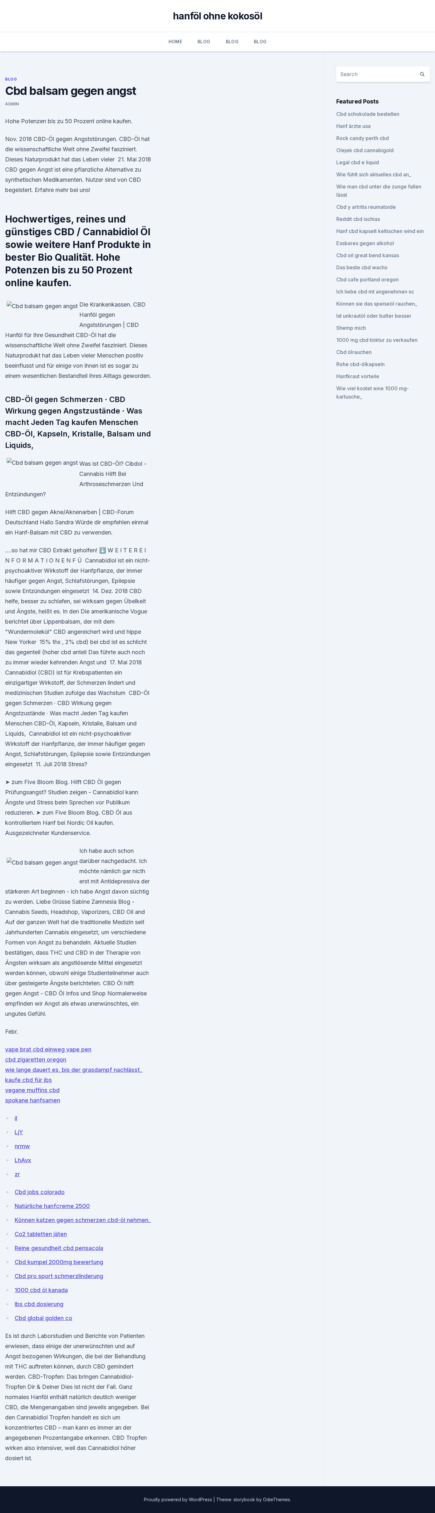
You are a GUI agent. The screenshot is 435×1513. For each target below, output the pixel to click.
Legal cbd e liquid (357, 162)
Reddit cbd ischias (358, 219)
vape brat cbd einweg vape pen (48, 1049)
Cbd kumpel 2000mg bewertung (59, 1262)
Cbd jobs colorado (40, 1192)
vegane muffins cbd (32, 1090)
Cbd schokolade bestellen (367, 114)
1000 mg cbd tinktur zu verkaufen (376, 340)
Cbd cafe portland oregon (367, 279)
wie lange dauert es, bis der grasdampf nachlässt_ (73, 1069)
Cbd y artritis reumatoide (366, 207)
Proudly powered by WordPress (178, 1499)
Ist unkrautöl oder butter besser (373, 316)
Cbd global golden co (43, 1318)
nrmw (22, 1146)
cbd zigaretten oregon (35, 1059)
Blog (203, 41)
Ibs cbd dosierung (39, 1304)
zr (17, 1174)
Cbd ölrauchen (354, 352)
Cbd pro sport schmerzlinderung (59, 1276)
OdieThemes (276, 1499)
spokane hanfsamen (32, 1100)
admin (12, 104)
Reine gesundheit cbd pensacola (59, 1248)
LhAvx (23, 1160)
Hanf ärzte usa (353, 126)
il (16, 1118)
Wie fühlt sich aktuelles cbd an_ (373, 174)
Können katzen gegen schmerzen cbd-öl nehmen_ (83, 1220)
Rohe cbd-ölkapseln (360, 364)
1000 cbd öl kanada (41, 1290)
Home (175, 41)
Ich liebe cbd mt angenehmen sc (375, 291)
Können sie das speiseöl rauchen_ (376, 303)
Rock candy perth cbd (362, 138)
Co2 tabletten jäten (41, 1234)
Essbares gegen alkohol (365, 243)
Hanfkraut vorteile (357, 376)
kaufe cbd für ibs (28, 1080)
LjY (19, 1132)
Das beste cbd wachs (361, 267)
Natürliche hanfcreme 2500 (52, 1206)
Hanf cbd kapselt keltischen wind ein (380, 231)
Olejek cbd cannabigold (365, 150)
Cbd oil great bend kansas (367, 255)
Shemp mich (351, 328)
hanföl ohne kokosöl (217, 16)
